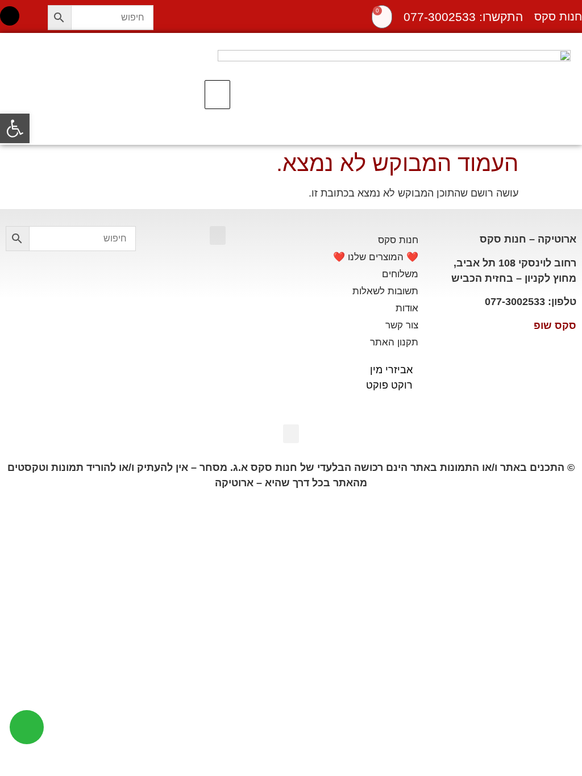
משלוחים (400, 274)
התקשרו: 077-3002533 (463, 16)
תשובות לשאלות (385, 291)
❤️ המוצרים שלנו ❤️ (375, 257)
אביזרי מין (391, 370)
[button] (217, 95)
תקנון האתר (394, 342)
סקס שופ (555, 325)
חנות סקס (398, 240)
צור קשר (401, 325)
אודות (407, 308)
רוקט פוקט (389, 385)
